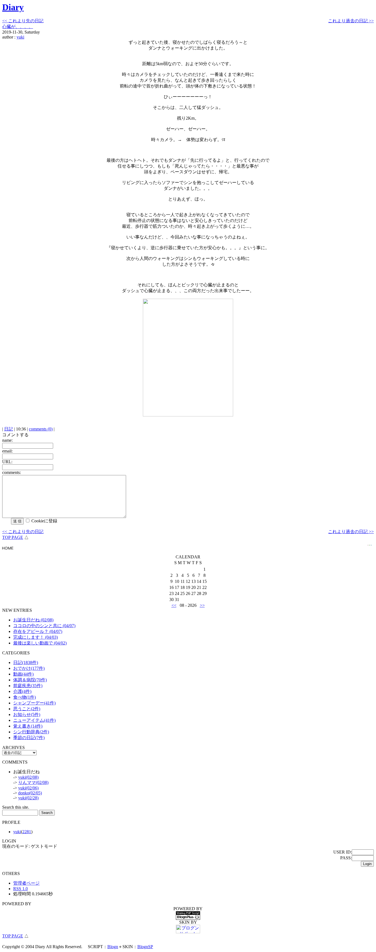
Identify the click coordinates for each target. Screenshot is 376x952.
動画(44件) (23, 674)
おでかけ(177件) (29, 668)
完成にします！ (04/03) (35, 637)
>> (202, 605)
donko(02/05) (30, 793)
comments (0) (41, 429)
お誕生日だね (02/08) (33, 620)
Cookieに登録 (44, 520)
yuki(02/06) (28, 788)
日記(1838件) (25, 662)
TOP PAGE (12, 537)
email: (7, 451)
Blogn (112, 946)
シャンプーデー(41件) (34, 703)
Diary (13, 7)
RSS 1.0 (20, 888)
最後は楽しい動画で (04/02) (40, 643)
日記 (8, 429)
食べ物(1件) (24, 697)
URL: (7, 461)
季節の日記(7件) (29, 737)
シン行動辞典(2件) (31, 731)
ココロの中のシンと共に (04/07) (44, 625)
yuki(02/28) (28, 797)
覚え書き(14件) (27, 726)
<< (173, 605)
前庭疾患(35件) (27, 685)
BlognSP (145, 946)
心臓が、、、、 (17, 26)
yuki (20, 37)
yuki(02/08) (28, 777)
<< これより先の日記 (22, 20)
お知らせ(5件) (26, 714)
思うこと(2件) (26, 708)
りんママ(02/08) (33, 782)
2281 (26, 831)
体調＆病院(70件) (30, 679)
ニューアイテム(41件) (34, 720)
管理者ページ (26, 883)
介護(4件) (22, 691)
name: (7, 440)
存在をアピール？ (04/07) (37, 631)
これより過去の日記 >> (351, 20)
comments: (11, 472)
